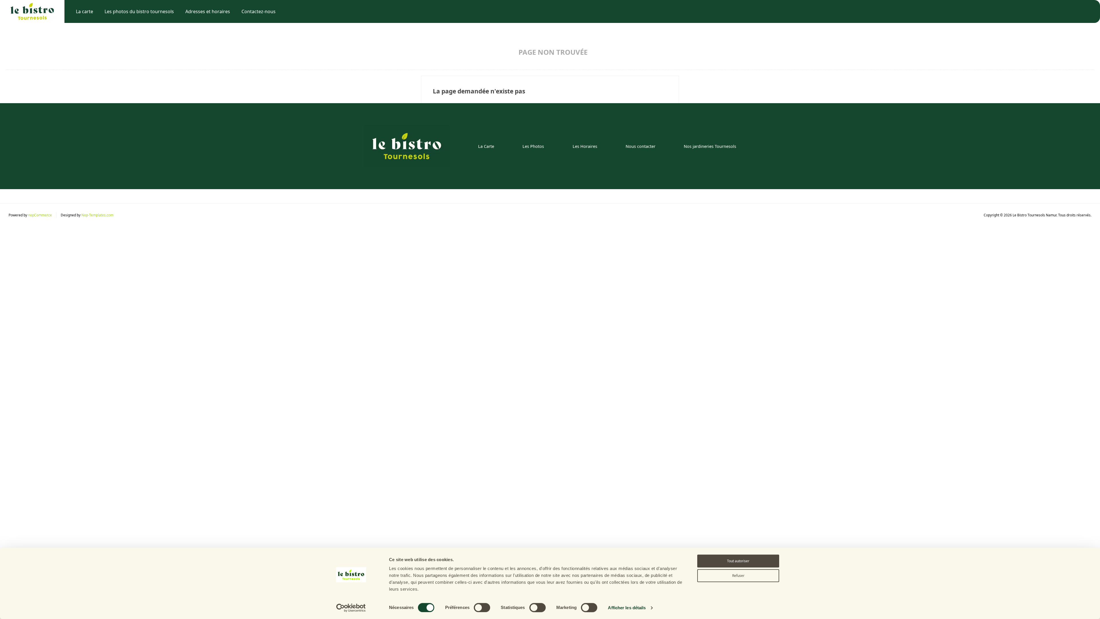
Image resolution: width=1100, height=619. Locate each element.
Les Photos (533, 146)
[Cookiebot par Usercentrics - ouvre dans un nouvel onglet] (351, 608)
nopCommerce (40, 215)
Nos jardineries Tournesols (710, 146)
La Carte (486, 146)
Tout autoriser (738, 561)
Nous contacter (640, 146)
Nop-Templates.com (97, 215)
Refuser (738, 575)
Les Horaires (585, 146)
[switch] (482, 607)
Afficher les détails (627, 607)
